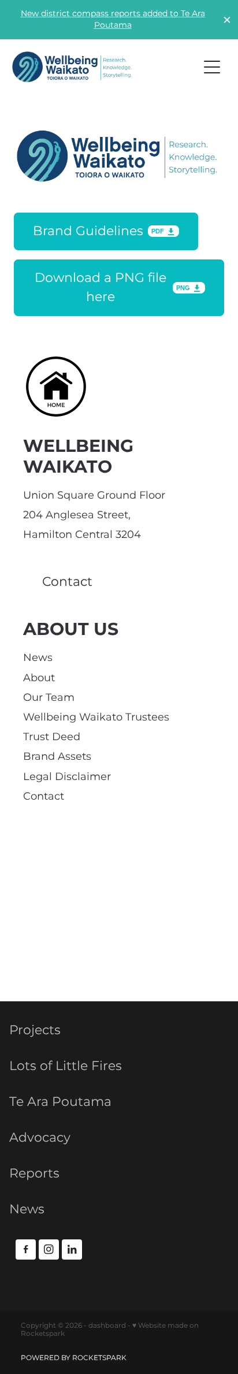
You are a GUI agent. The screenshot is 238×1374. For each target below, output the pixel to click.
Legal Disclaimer (67, 776)
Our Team (49, 697)
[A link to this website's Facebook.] (26, 1249)
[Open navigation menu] (212, 67)
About (39, 678)
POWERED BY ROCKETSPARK (74, 1358)
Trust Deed (51, 737)
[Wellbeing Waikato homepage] (99, 67)
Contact (43, 796)
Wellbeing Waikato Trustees (96, 717)
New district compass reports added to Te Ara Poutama (113, 19)
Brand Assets (57, 756)
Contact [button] (67, 582)
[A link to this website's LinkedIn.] (72, 1249)
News (38, 657)
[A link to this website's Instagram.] (49, 1249)
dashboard (107, 1325)
